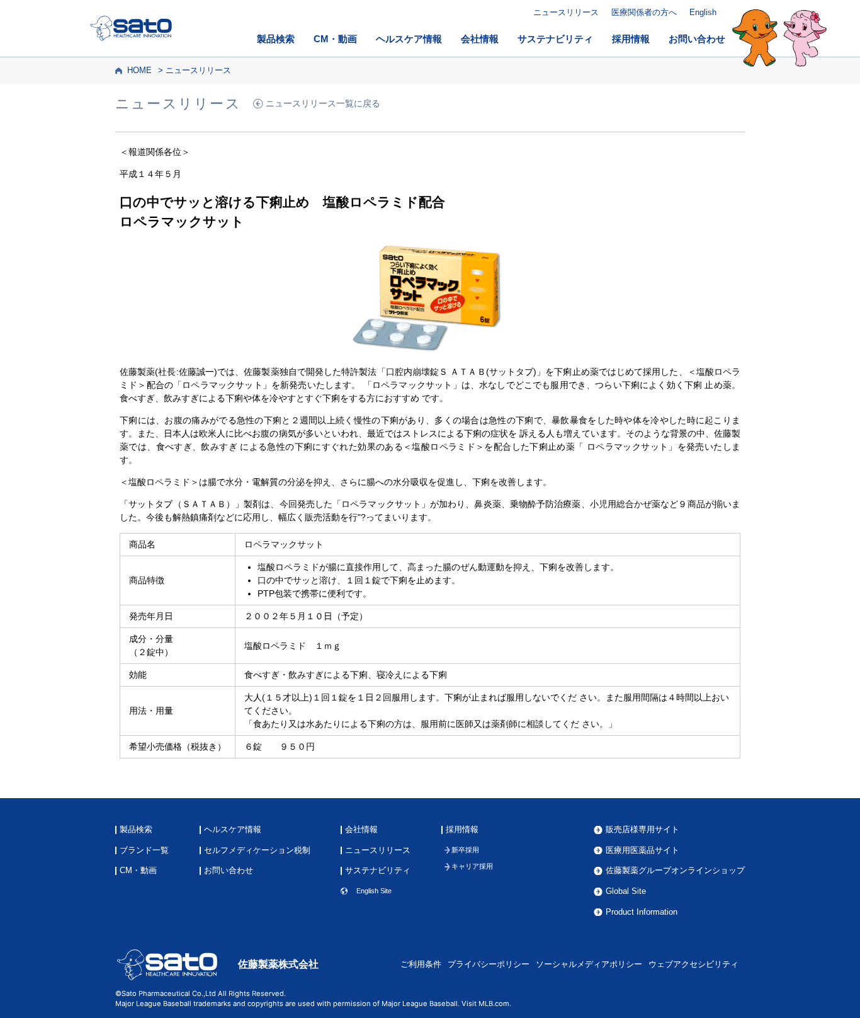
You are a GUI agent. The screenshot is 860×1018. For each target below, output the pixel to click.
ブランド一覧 (144, 851)
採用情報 (631, 39)
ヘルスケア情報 (409, 39)
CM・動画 (335, 39)
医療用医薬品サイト (642, 851)
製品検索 (276, 39)
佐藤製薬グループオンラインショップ (675, 871)
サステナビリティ (555, 39)
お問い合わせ (697, 39)
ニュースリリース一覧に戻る (323, 103)
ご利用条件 (420, 964)
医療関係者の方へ (644, 12)
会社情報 (480, 39)
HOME (139, 70)
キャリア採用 (472, 866)
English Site (374, 891)
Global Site (626, 892)
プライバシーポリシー (488, 964)
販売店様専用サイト (642, 830)
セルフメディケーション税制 (257, 851)
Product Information (641, 912)
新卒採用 (465, 850)
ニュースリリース (566, 12)
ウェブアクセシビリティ (693, 964)
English (702, 12)
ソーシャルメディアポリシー (589, 964)
